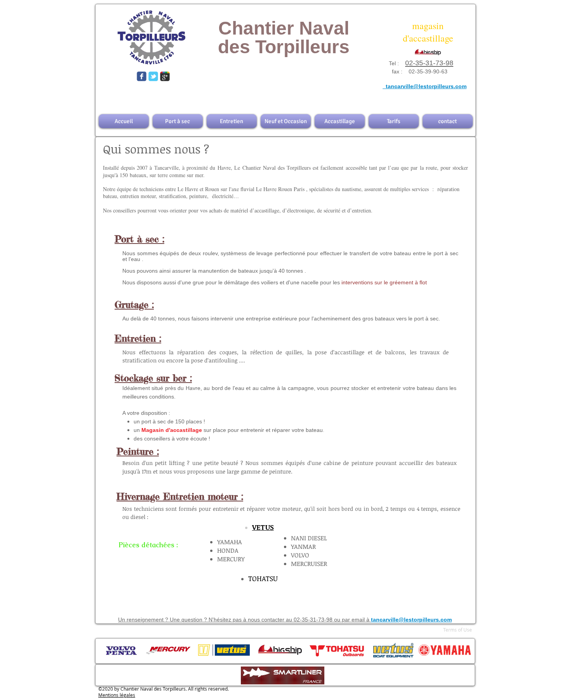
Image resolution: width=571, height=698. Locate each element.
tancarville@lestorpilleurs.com (434, 79)
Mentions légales (116, 695)
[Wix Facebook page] (141, 76)
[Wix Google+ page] (165, 76)
